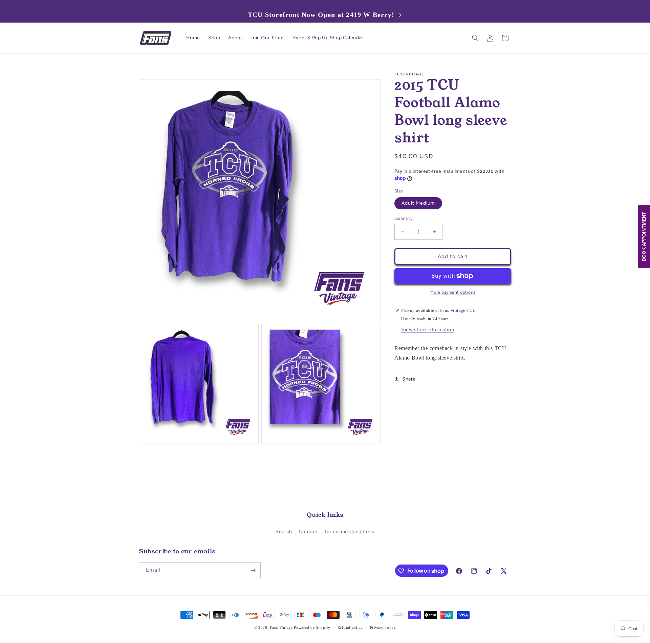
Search (284, 531)
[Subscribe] (252, 570)
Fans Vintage (281, 627)
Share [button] (409, 379)
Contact (308, 531)
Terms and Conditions (349, 531)
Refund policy (350, 627)
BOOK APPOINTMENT (644, 236)
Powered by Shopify (312, 627)
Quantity (403, 218)
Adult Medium (418, 203)
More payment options (453, 292)
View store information (427, 329)
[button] (475, 37)
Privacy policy (383, 627)
